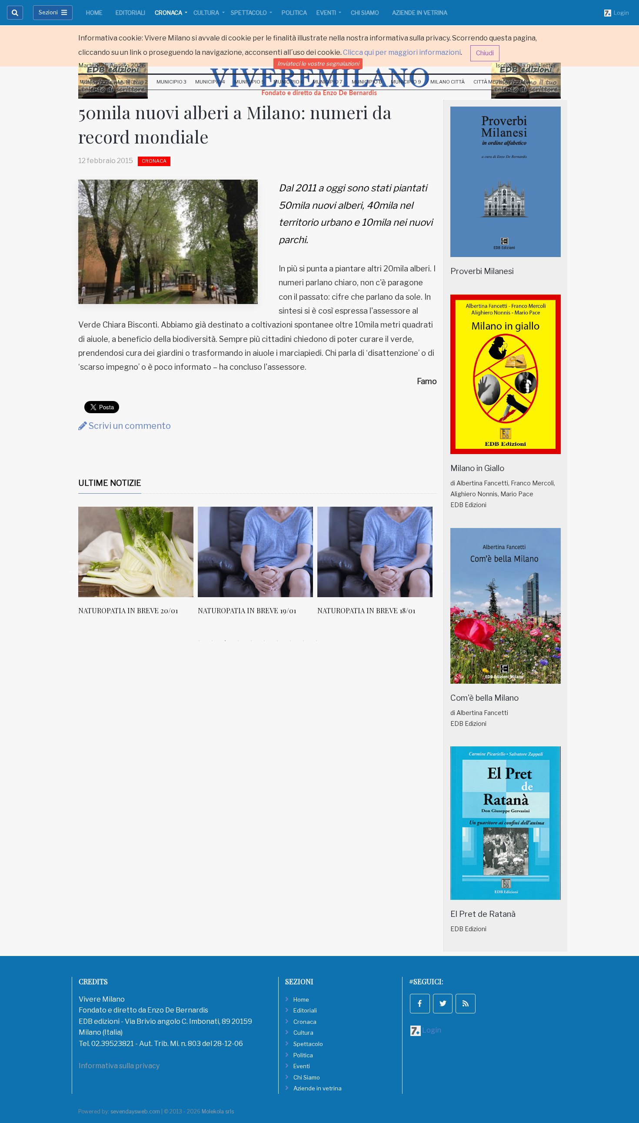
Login (620, 12)
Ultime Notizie (109, 483)
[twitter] (443, 1004)
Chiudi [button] (485, 53)
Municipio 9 (406, 82)
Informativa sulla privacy (119, 1066)
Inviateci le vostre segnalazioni (318, 63)
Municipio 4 (210, 82)
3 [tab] (225, 640)
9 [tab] (303, 640)
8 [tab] (290, 640)
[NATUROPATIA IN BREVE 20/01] (135, 552)
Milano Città (447, 82)
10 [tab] (316, 640)
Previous (71, 570)
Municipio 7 (328, 82)
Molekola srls (218, 1111)
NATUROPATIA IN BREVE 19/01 (247, 610)
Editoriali (130, 12)
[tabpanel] (138, 565)
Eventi (326, 12)
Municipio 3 (171, 82)
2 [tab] (212, 640)
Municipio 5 (249, 82)
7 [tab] (277, 640)
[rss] (466, 1004)
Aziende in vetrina (419, 12)
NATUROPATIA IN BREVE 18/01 (366, 610)
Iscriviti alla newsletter (526, 65)
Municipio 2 (133, 82)
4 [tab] (238, 640)
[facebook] (420, 1004)
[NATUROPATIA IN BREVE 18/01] (375, 552)
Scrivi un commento (129, 426)
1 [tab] (199, 640)
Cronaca (169, 12)
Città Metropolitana (502, 82)
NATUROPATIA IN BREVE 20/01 (128, 610)
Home (94, 12)
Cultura (206, 12)
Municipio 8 (367, 82)
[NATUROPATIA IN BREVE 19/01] (255, 552)
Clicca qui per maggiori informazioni (402, 52)
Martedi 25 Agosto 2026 (112, 65)
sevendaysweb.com (135, 1111)
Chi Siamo (365, 12)
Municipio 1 (94, 82)
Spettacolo (249, 12)
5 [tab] (251, 640)
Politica (294, 12)
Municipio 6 (288, 82)
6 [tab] (264, 640)
